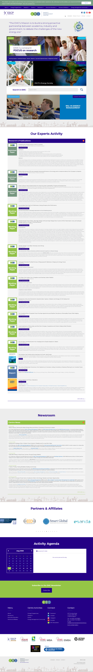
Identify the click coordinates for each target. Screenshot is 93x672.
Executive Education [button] (51, 7)
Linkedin (52, 615)
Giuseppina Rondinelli (21, 484)
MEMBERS (69, 16)
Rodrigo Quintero (59, 456)
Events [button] (33, 7)
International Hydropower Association (53, 445)
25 (12, 568)
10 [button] (54, 531)
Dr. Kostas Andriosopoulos (31, 385)
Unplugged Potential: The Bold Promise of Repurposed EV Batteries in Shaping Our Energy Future (42, 262)
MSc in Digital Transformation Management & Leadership (61, 479)
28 (12, 558)
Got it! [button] (86, 2)
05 (16, 561)
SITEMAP (83, 16)
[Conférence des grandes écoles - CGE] (79, 640)
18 (12, 565)
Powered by (76, 663)
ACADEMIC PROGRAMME (79, 96)
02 (30, 558)
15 (27, 563)
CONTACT (88, 16)
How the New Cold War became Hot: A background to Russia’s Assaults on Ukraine (38, 341)
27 (9, 558)
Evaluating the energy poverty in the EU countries (31, 144)
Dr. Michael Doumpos (52, 385)
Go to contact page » (72, 625)
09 (30, 561)
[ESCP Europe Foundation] (11, 640)
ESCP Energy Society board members (41, 468)
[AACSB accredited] (33, 640)
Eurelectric (33, 481)
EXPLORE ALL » (81, 398)
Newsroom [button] (40, 7)
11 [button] (56, 531)
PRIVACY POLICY (77, 16)
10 (9, 563)
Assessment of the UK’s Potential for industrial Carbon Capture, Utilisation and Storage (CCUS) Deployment (44, 299)
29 (16, 558)
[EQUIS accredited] (24, 640)
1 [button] (36, 531)
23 (30, 565)
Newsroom (10, 615)
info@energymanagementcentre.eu (76, 622)
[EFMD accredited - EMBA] (63, 640)
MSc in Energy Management (24, 445)
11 (12, 563)
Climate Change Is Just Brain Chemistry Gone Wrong (31, 245)
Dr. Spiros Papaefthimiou (62, 385)
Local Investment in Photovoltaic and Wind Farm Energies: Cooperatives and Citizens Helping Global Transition (45, 326)
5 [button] (44, 531)
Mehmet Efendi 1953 (21, 471)
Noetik (83, 662)
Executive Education (13, 617)
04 (12, 561)
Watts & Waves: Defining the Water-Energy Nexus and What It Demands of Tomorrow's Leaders (32, 427)
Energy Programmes (33, 613)
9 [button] (52, 531)
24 (9, 568)
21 (23, 565)
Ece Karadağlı (54, 471)
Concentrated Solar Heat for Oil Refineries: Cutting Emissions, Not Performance (38, 205)
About (9, 613)
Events (29, 617)
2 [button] (38, 531)
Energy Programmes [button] (16, 7)
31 (23, 558)
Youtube (52, 620)
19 (16, 565)
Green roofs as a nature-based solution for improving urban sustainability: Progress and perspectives (42, 185)
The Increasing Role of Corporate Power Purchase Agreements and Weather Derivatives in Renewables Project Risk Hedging (48, 313)
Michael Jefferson (29, 372)
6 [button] (46, 531)
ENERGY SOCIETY (81, 63)
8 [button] (50, 531)
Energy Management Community (36, 619)
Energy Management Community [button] (79, 7)
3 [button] (40, 531)
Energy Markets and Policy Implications (28, 380)
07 (23, 561)
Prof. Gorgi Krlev (23, 434)
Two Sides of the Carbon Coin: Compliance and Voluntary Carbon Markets (36, 277)
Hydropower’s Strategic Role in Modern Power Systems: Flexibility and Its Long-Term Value (30, 443)
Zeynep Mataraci (62, 471)
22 (27, 565)
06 (20, 561)
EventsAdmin (82, 663)
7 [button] (48, 531)
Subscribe (46, 590)
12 (16, 563)
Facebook (53, 613)
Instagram (52, 618)
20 (20, 565)
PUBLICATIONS (81, 38)
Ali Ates (50, 471)
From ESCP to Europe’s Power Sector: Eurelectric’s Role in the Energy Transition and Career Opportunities (34, 478)
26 (16, 568)
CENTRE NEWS (11, 63)
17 (9, 565)
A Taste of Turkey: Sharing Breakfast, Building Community (22, 466)
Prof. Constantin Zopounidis (41, 385)
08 (27, 561)
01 (27, 558)
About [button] (6, 7)
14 (23, 563)
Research (30, 615)
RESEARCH (10, 38)
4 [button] (42, 531)
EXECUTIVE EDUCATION (13, 96)
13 (20, 563)
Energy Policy (25, 383)
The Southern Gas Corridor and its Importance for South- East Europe (35, 354)
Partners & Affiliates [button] (63, 7)
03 (9, 561)
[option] (12, 521)
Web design (79, 662)
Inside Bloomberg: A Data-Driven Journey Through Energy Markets (25, 454)
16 (30, 563)
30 (20, 558)
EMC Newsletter (54, 622)
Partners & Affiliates (13, 619)
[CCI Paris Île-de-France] (54, 650)
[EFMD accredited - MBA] (45, 640)
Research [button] (26, 7)
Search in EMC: (19, 90)
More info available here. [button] (29, 3)
